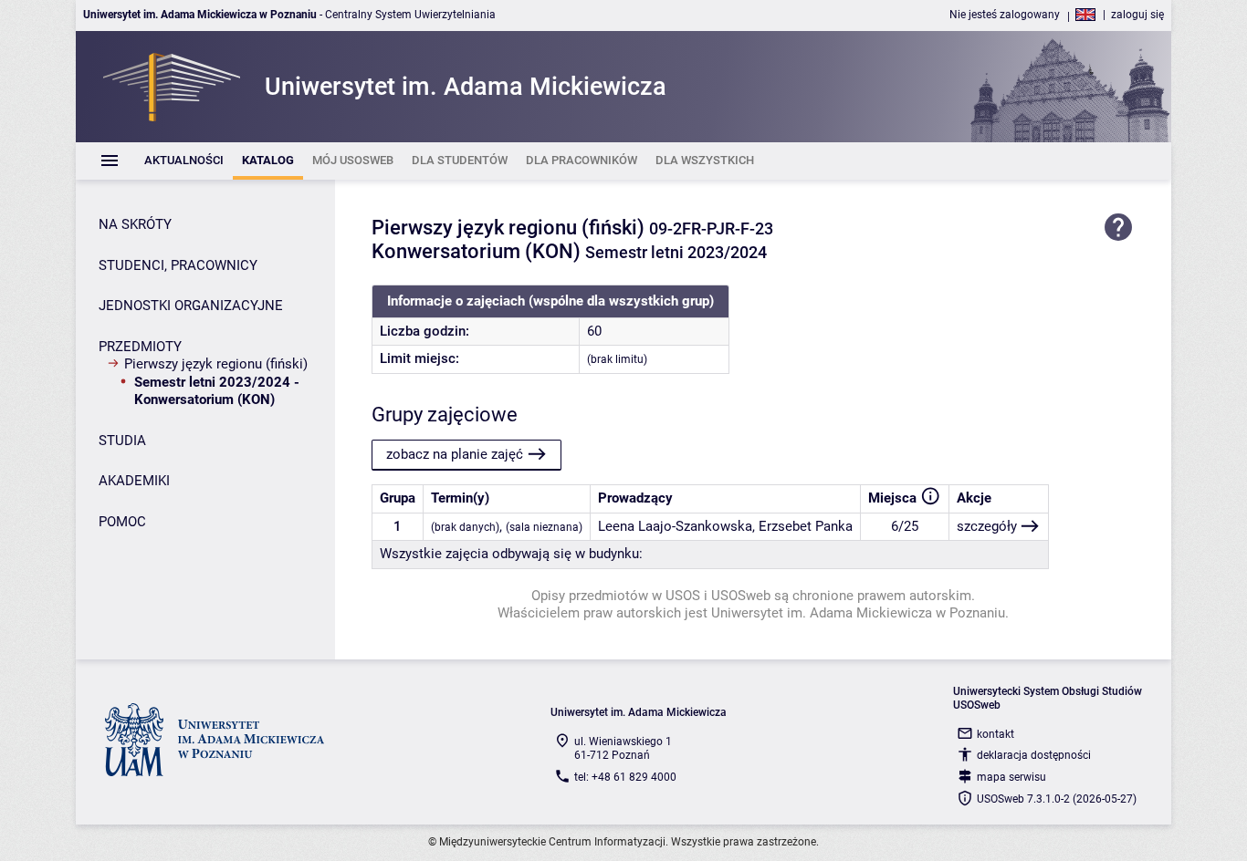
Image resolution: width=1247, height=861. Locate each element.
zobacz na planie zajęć (454, 454)
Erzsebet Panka (806, 526)
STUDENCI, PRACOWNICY (178, 265)
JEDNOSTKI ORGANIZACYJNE (191, 305)
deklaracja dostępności (1034, 755)
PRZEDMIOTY (140, 346)
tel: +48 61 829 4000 (625, 777)
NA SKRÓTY (135, 224)
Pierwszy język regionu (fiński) (216, 364)
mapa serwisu (1011, 777)
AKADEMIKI (134, 480)
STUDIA (122, 440)
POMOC (122, 521)
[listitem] (184, 161)
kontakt (995, 734)
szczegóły (987, 526)
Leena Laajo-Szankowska (675, 526)
